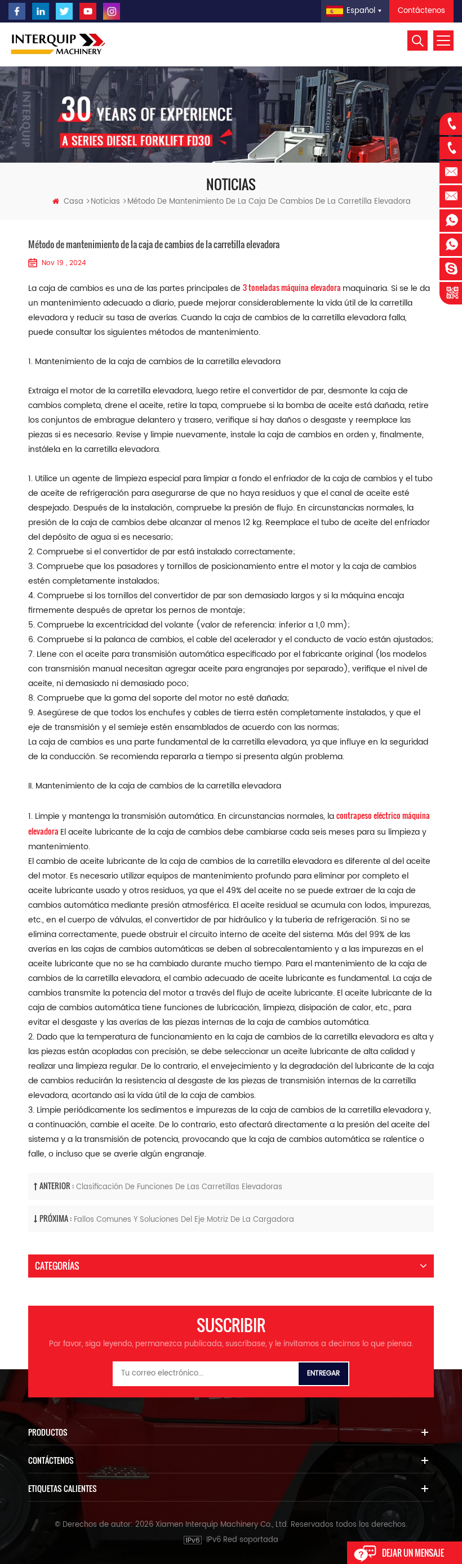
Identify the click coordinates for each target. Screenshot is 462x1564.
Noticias (105, 202)
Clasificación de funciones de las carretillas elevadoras (179, 1187)
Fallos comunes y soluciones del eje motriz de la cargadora (184, 1220)
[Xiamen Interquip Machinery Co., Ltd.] (59, 44)
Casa (73, 202)
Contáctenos (421, 11)
